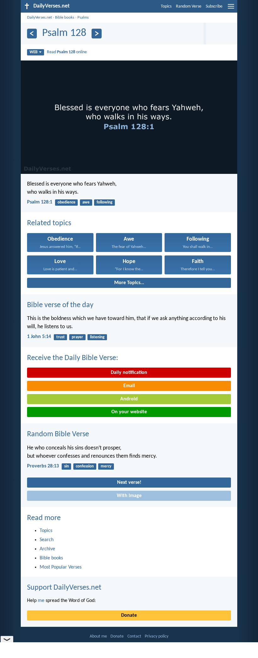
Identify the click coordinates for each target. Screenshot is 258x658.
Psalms (83, 17)
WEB (33, 52)
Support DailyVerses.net (64, 588)
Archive (47, 549)
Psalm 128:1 (39, 202)
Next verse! (129, 482)
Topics (166, 6)
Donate (129, 615)
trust (60, 337)
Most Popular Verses (60, 567)
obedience (67, 202)
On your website (129, 412)
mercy (106, 466)
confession (85, 466)
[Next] (96, 33)
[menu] (231, 9)
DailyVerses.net (39, 17)
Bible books (64, 17)
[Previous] (32, 33)
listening (97, 337)
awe (86, 202)
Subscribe (214, 6)
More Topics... (129, 282)
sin (66, 466)
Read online (67, 52)
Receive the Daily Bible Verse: (72, 358)
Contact (134, 636)
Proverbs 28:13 (43, 466)
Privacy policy (156, 636)
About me (98, 636)
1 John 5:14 (39, 336)
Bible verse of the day (60, 305)
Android (129, 399)
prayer (77, 337)
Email (129, 385)
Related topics (49, 223)
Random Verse (188, 6)
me (41, 600)
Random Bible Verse (58, 434)
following (104, 202)
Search (46, 539)
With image (129, 495)
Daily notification (129, 372)
